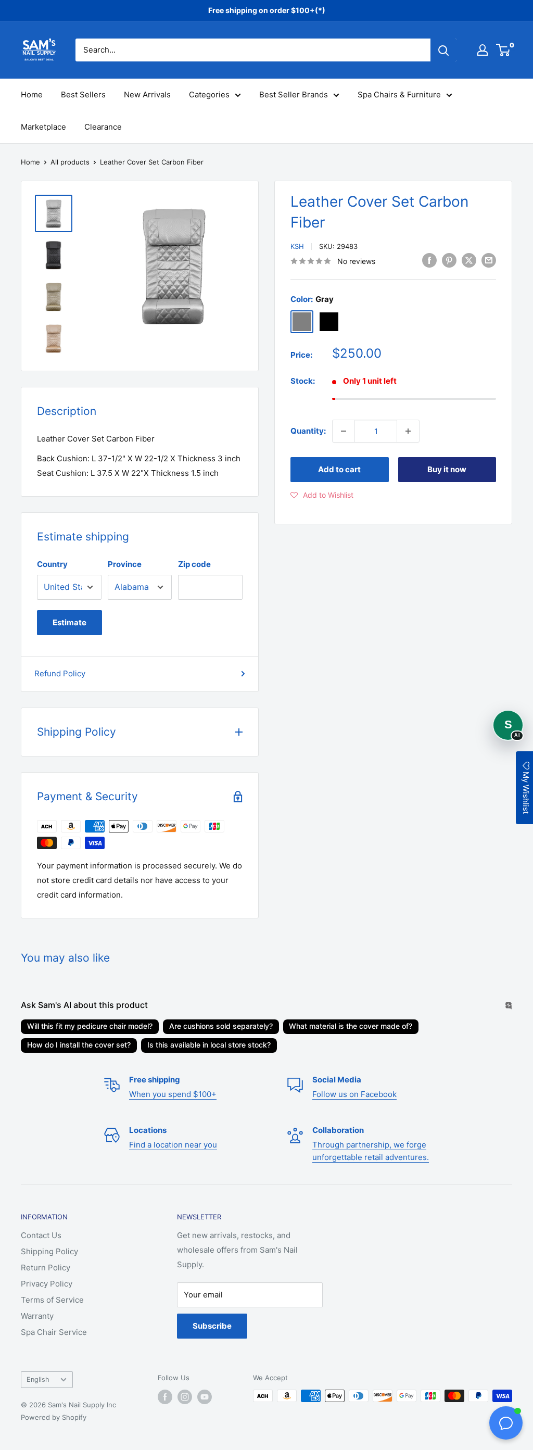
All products (70, 162)
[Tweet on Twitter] (469, 260)
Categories (209, 94)
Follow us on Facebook (354, 1094)
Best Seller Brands (293, 94)
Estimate (69, 622)
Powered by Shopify (53, 1417)
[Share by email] (488, 260)
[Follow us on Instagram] (184, 1397)
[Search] (443, 50)
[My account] (482, 50)
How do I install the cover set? (79, 1044)
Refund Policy (59, 673)
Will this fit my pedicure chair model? (90, 1026)
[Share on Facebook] (429, 260)
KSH (297, 246)
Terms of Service (52, 1300)
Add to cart (339, 469)
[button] (321, 495)
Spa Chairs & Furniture (399, 94)
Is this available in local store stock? (209, 1044)
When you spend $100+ (173, 1094)
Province (125, 564)
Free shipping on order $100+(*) (266, 10)
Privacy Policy (46, 1284)
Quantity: (308, 431)
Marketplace (43, 127)
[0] (503, 50)
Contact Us (41, 1235)
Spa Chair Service (54, 1332)
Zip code (194, 564)
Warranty (37, 1316)
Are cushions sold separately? (221, 1026)
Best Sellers (83, 94)
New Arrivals (147, 94)
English (38, 1379)
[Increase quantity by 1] (408, 431)
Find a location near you (173, 1145)
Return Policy (45, 1267)
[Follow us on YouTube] (204, 1397)
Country (52, 564)
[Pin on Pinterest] (449, 260)
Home (32, 94)
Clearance (103, 127)
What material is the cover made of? (350, 1026)
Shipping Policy (49, 1251)
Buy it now (446, 469)
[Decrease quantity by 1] (343, 431)
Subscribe (212, 1326)
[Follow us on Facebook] (165, 1397)
